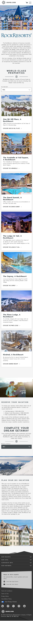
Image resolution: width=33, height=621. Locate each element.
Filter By (4, 86)
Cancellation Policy (6, 599)
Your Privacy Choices (11, 602)
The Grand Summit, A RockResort (12, 198)
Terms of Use (5, 593)
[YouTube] (25, 606)
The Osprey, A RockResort (15, 276)
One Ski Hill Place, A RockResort (12, 120)
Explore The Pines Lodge (11, 325)
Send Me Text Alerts (12, 584)
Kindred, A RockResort (13, 354)
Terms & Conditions (6, 591)
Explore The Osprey (10, 285)
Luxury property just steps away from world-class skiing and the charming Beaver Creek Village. (15, 280)
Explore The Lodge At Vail (12, 247)
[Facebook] (9, 606)
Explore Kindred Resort (11, 364)
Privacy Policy (5, 596)
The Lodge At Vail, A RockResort (12, 237)
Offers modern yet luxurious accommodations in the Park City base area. (16, 202)
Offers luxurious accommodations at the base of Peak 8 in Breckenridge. (16, 124)
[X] (14, 606)
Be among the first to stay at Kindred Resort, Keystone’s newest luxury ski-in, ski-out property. (15, 359)
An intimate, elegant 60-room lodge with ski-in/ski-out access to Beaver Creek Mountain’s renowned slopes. (15, 320)
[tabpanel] (16, 484)
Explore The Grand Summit (12, 206)
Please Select (5, 443)
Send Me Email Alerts (12, 581)
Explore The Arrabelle (11, 168)
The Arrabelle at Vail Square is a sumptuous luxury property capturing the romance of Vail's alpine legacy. (16, 163)
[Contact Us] (3, 606)
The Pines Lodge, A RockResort (12, 315)
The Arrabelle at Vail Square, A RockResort (16, 158)
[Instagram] (20, 606)
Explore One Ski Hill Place (12, 128)
